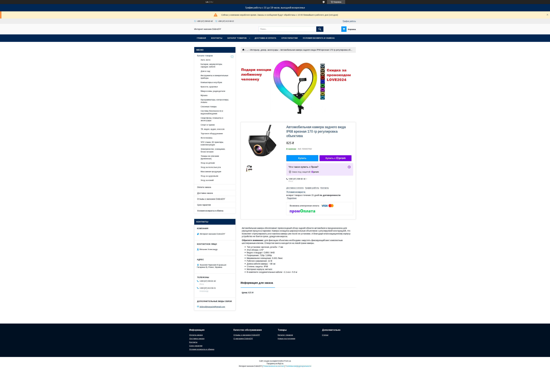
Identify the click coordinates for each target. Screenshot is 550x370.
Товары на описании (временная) (210, 157)
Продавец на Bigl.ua (275, 364)
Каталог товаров (236, 38)
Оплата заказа (204, 187)
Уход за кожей (207, 180)
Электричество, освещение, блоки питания (213, 150)
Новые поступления (286, 338)
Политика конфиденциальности (298, 366)
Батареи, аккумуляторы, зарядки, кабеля (211, 65)
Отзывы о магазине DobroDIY (211, 199)
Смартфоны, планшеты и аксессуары (212, 119)
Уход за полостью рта (211, 167)
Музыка (204, 95)
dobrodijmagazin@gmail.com (212, 306)
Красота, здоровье (209, 87)
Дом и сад (205, 71)
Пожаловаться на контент (273, 366)
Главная (201, 38)
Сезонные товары (209, 107)
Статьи (325, 335)
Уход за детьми (208, 163)
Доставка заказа (205, 193)
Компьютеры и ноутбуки (211, 82)
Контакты (216, 38)
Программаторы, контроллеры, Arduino (215, 101)
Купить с (331, 158)
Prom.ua (287, 361)
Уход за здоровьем (209, 176)
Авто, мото (205, 60)
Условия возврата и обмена (319, 38)
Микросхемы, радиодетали (213, 91)
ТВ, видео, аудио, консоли (212, 129)
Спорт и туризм (208, 125)
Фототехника (206, 138)
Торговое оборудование (212, 133)
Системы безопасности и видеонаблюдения (212, 112)
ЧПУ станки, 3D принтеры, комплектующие (212, 143)
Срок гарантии (289, 38)
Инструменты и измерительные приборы (214, 76)
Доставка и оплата (265, 38)
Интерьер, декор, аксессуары (264, 50)
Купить (302, 158)
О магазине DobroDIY (243, 338)
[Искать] (319, 29)
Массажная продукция (211, 171)
